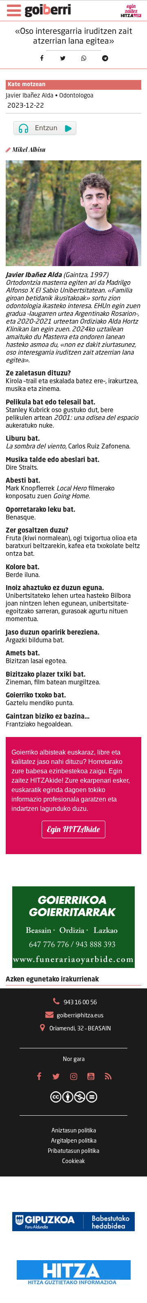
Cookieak (73, 1161)
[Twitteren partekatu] (63, 59)
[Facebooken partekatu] (42, 59)
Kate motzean (26, 84)
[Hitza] (74, 1270)
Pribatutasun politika (73, 1151)
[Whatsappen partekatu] (84, 59)
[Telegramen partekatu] (105, 59)
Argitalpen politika (73, 1141)
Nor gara (74, 1059)
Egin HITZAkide (73, 829)
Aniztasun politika (73, 1131)
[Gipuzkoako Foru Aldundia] (73, 1221)
